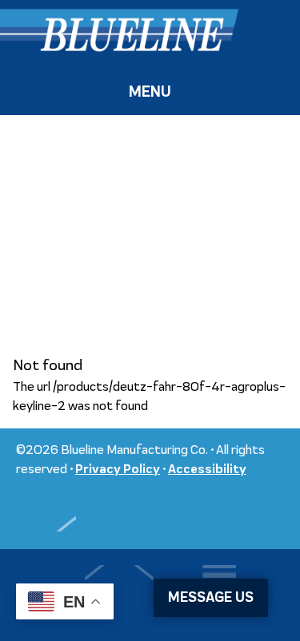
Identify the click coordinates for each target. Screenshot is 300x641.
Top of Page (46, 512)
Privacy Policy (117, 470)
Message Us (211, 598)
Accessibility (207, 470)
